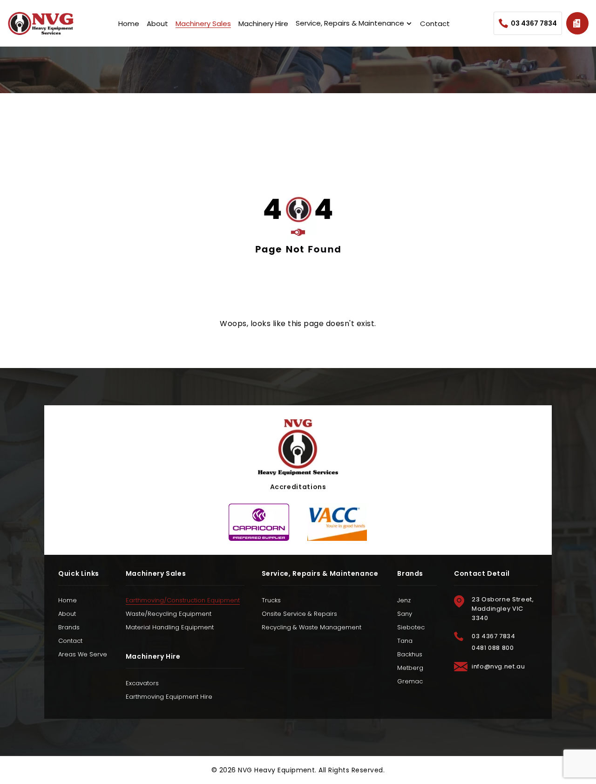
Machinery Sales (203, 23)
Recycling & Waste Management (311, 627)
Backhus (409, 654)
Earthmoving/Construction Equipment (183, 600)
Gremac (410, 681)
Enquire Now (577, 23)
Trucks (271, 600)
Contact (435, 23)
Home (128, 23)
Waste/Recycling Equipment (168, 613)
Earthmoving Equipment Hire (169, 696)
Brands (69, 627)
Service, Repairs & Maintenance (350, 23)
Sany (404, 613)
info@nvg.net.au (498, 666)
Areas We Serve (82, 654)
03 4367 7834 (534, 23)
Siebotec (411, 627)
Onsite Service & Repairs (299, 613)
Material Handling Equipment (170, 627)
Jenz (404, 600)
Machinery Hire (263, 23)
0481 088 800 (493, 647)
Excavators (142, 683)
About (157, 23)
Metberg (410, 667)
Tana (405, 640)
